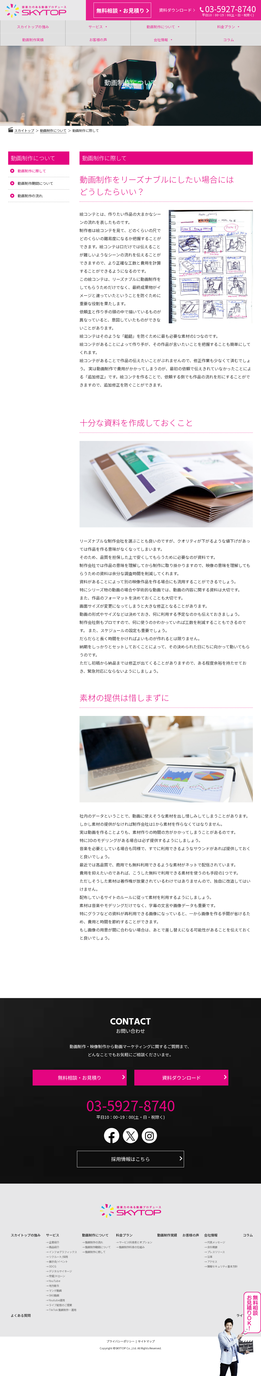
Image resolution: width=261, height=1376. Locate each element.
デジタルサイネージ (60, 1271)
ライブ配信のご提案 (60, 1305)
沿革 (209, 1257)
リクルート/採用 (58, 1257)
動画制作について (161, 26)
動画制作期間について (35, 183)
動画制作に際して (32, 170)
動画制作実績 (33, 39)
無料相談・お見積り (120, 10)
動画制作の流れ (30, 195)
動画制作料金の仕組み (132, 1247)
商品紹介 (54, 1247)
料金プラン (226, 26)
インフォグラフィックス (63, 1252)
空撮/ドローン (57, 1276)
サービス (95, 26)
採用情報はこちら (130, 1159)
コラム (228, 39)
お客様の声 (98, 39)
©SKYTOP (119, 1348)
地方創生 (54, 1286)
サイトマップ (146, 1341)
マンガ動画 (55, 1290)
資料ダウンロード (175, 10)
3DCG (52, 1266)
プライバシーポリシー (121, 1341)
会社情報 (161, 39)
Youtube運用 (57, 1300)
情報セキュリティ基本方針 (222, 1266)
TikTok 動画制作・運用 (62, 1310)
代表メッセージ (216, 1242)
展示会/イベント (58, 1261)
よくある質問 (21, 1315)
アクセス (212, 1261)
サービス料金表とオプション (135, 1242)
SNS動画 (54, 1295)
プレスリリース (216, 1252)
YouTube (54, 1281)
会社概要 (212, 1247)
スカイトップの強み (33, 26)
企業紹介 (54, 1242)
